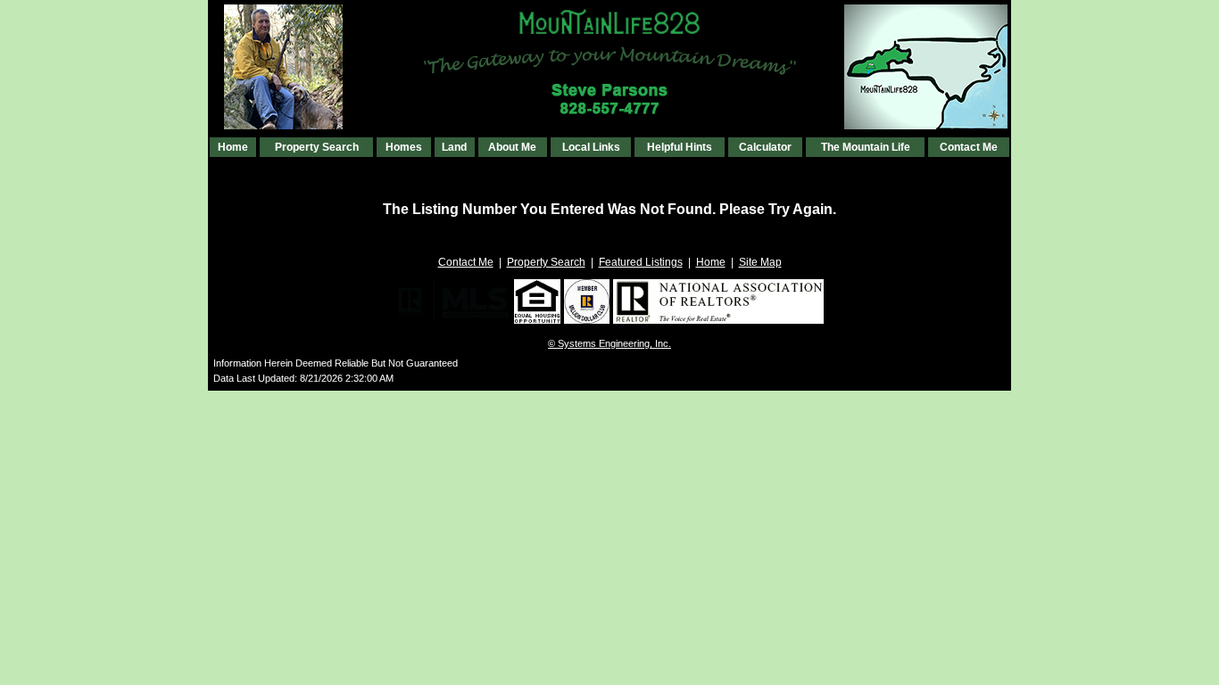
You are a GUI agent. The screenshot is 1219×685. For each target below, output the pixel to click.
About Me (512, 147)
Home (233, 147)
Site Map (760, 262)
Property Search (317, 147)
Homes (404, 147)
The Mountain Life (865, 147)
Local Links (591, 147)
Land (454, 147)
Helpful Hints (679, 147)
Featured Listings (641, 262)
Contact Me (969, 147)
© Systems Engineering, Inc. (609, 343)
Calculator (765, 147)
